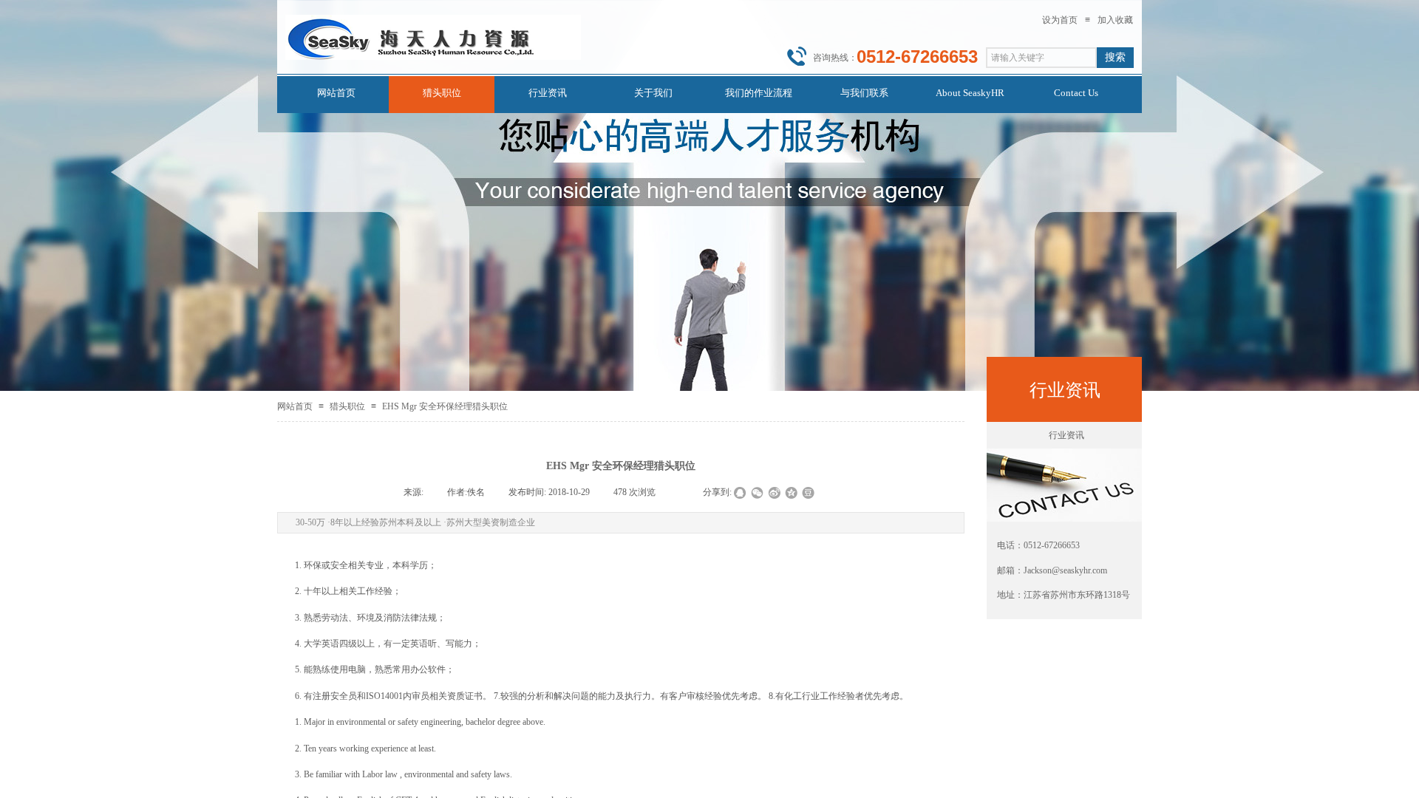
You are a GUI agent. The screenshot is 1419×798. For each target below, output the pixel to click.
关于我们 (653, 92)
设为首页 (1060, 20)
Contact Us (1076, 92)
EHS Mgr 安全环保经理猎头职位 (445, 406)
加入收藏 (1115, 20)
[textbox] (1041, 57)
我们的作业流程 (758, 92)
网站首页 (295, 406)
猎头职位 (347, 406)
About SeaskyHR (970, 92)
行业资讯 (1066, 435)
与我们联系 (864, 92)
